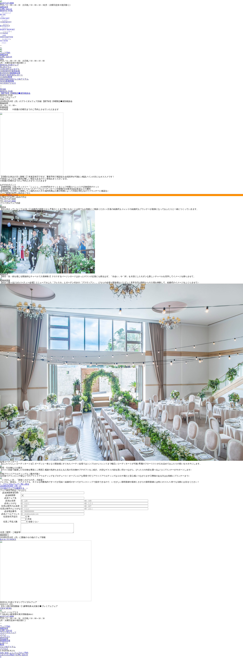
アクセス (8, 83)
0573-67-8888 (7, 3)
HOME (3, 89)
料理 (6, 77)
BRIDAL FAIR (6, 91)
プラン (6, 67)
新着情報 (7, 81)
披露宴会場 (10, 73)
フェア (9, 65)
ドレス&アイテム (14, 79)
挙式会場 (10, 71)
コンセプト (10, 69)
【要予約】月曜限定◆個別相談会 (15, 93)
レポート (11, 75)
